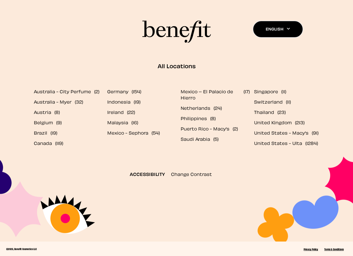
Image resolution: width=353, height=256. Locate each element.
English (274, 29)
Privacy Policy (311, 249)
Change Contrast (191, 173)
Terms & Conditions (334, 249)
